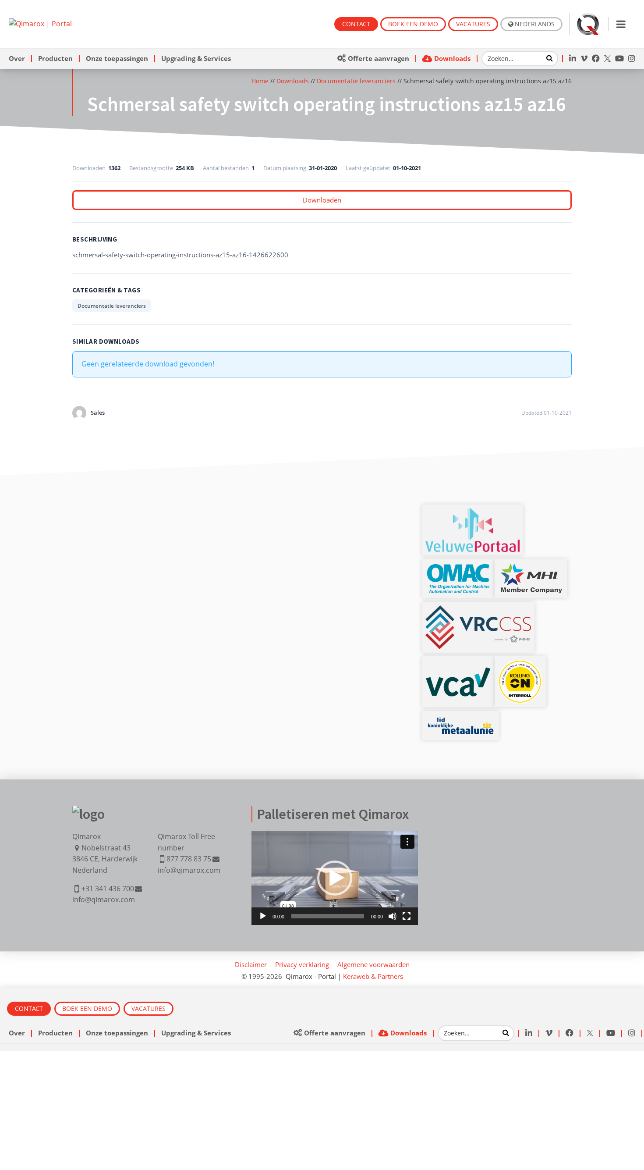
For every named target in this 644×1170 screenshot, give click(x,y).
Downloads (292, 81)
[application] (334, 878)
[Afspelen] (262, 916)
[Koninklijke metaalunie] (460, 720)
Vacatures (473, 24)
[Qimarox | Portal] (40, 23)
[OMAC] (458, 568)
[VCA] (458, 672)
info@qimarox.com (103, 899)
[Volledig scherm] (406, 916)
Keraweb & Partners (373, 976)
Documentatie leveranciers (356, 81)
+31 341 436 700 (107, 888)
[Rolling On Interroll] (520, 665)
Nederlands (535, 24)
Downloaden (322, 200)
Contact (356, 24)
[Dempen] (392, 916)
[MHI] (531, 568)
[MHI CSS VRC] (478, 610)
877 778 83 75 (188, 859)
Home (260, 81)
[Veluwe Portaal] (472, 513)
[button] (334, 878)
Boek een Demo (413, 24)
